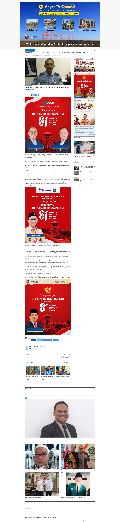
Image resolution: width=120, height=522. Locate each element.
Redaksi (43, 50)
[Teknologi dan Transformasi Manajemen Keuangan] (60, 418)
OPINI (26, 398)
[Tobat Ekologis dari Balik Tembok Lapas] (42, 484)
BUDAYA (58, 52)
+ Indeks (53, 50)
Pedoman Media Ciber (60, 50)
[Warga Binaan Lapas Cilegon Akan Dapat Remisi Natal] (63, 370)
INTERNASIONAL (65, 52)
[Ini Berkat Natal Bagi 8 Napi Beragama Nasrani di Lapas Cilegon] (48, 370)
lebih (84, 52)
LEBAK (75, 141)
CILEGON (26, 85)
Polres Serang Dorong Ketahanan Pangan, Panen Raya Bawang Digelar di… (87, 179)
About (37, 50)
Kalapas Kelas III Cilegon (31, 337)
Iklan (40, 50)
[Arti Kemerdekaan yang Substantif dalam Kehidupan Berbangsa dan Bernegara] (42, 456)
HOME (43, 52)
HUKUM (72, 52)
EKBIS (53, 52)
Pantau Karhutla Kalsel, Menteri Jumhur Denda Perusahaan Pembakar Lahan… (86, 173)
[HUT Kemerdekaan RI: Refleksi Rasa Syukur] (78, 456)
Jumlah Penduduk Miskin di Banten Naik (35, 356)
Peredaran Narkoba (39, 337)
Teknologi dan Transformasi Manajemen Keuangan (37, 440)
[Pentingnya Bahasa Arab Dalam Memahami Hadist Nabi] (78, 484)
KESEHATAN (79, 52)
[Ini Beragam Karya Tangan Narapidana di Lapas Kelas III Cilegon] (33, 370)
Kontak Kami (48, 50)
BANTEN (48, 52)
